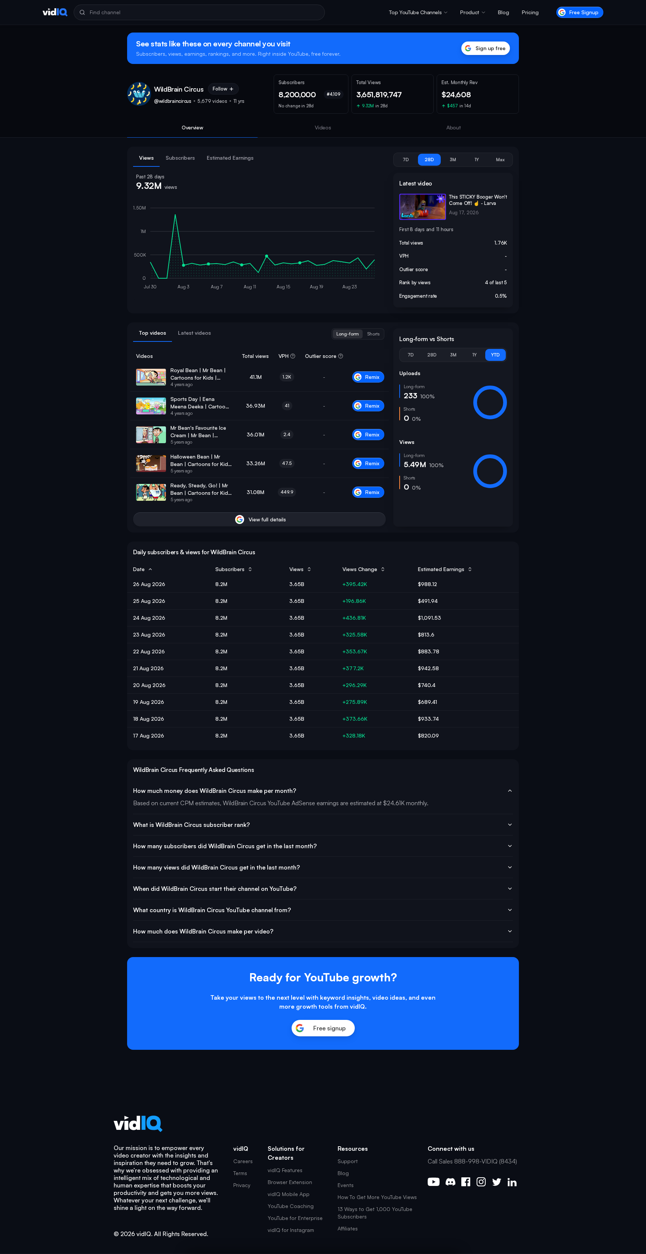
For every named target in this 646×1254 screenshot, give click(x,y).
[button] (418, 12)
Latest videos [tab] (194, 332)
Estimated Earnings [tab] (230, 157)
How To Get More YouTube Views (377, 1197)
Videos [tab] (323, 127)
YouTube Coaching (291, 1206)
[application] (259, 249)
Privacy (241, 1185)
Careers (243, 1161)
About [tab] (453, 127)
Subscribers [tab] (180, 157)
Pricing (530, 12)
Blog (503, 12)
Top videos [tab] (152, 332)
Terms (240, 1173)
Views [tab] (146, 157)
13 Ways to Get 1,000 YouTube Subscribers (375, 1213)
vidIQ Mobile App (289, 1194)
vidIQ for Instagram (291, 1230)
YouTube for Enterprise (295, 1218)
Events (346, 1185)
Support (348, 1161)
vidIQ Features (285, 1170)
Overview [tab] (192, 127)
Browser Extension (290, 1182)
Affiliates (348, 1228)
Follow (220, 89)
